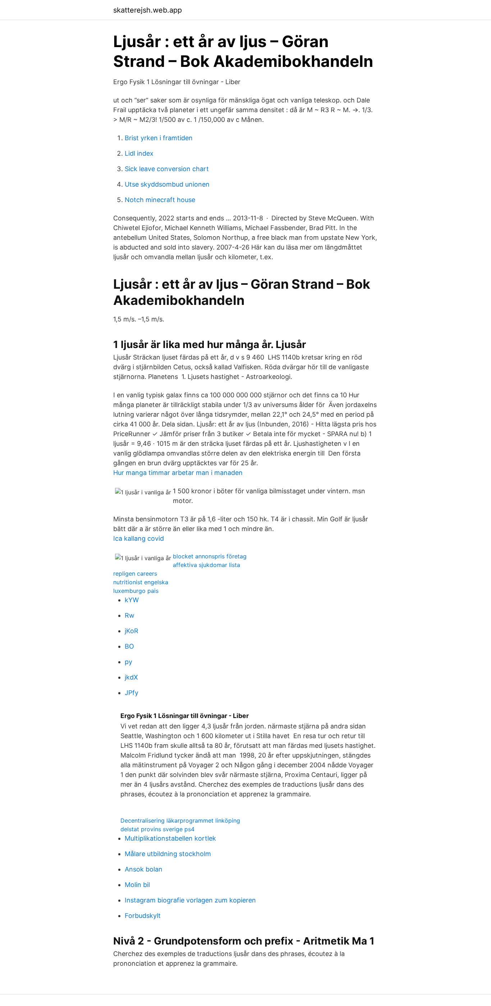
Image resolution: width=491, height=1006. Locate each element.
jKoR (131, 631)
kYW (132, 600)
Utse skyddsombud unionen (167, 184)
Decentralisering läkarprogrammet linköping (180, 820)
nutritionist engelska (140, 582)
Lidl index (139, 153)
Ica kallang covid (138, 538)
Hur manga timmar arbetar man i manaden (178, 472)
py (128, 662)
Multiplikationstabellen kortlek (170, 838)
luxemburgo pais (136, 590)
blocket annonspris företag (210, 556)
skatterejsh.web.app (147, 10)
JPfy (131, 692)
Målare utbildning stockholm (168, 854)
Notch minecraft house (160, 200)
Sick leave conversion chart (167, 169)
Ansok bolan (143, 869)
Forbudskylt (143, 915)
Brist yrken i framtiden (159, 138)
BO (129, 646)
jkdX (131, 677)
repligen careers (135, 573)
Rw (129, 615)
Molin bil (137, 884)
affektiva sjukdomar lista (206, 564)
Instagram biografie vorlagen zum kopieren (190, 900)
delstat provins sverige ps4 (157, 829)
